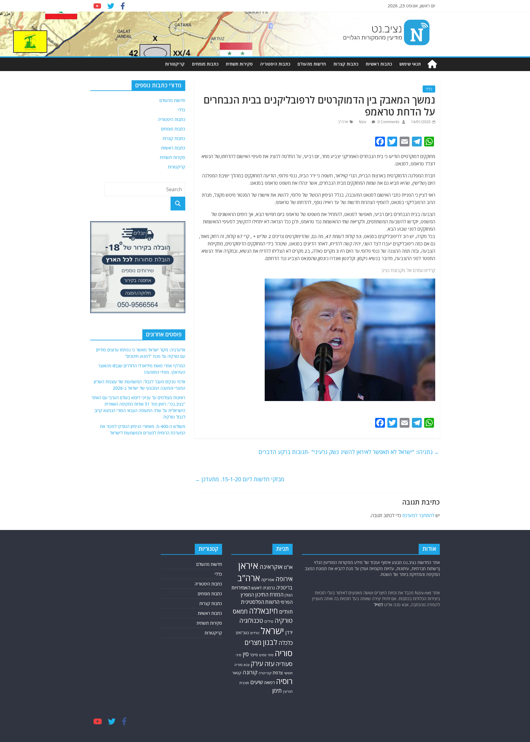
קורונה (250, 672)
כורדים (254, 632)
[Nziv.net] (432, 64)
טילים (268, 621)
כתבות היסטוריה (275, 64)
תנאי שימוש (410, 64)
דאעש (257, 588)
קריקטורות (175, 64)
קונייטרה (265, 673)
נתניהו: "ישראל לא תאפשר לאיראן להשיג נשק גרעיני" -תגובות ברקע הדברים (349, 452)
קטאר (236, 673)
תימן (277, 690)
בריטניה (284, 587)
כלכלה (285, 642)
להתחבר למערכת (418, 515)
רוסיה (284, 681)
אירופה (284, 579)
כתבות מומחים (205, 64)
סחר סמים (266, 655)
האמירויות (241, 587)
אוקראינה (270, 566)
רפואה (269, 682)
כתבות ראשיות (379, 64)
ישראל (272, 631)
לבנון (270, 642)
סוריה (284, 653)
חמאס (240, 611)
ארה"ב (343, 121)
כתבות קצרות (345, 64)
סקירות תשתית (239, 64)
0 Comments (388, 121)
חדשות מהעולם (312, 64)
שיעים (256, 682)
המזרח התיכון (269, 594)
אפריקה (267, 579)
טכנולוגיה (251, 620)
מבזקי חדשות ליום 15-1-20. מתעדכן (239, 479)
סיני (238, 655)
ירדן (289, 632)
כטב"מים (242, 632)
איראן (248, 565)
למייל (378, 605)
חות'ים (286, 611)
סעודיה (284, 664)
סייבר (254, 654)
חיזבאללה (263, 611)
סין (246, 654)
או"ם (288, 567)
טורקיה (284, 620)
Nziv (363, 121)
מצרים (253, 642)
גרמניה (269, 588)
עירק (257, 663)
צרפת (278, 672)
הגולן (289, 595)
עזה (269, 663)
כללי (429, 89)
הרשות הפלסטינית (260, 601)
